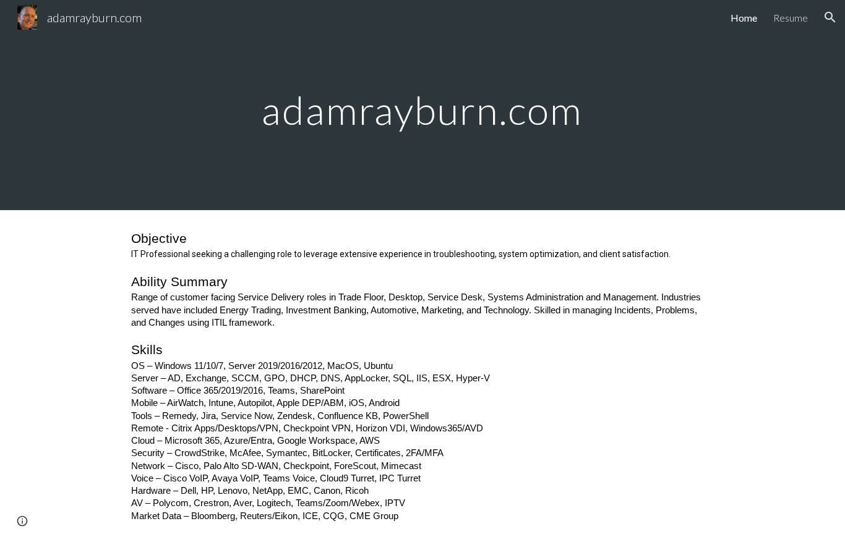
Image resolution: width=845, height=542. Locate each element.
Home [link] (744, 17)
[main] (422, 105)
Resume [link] (790, 17)
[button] (830, 17)
